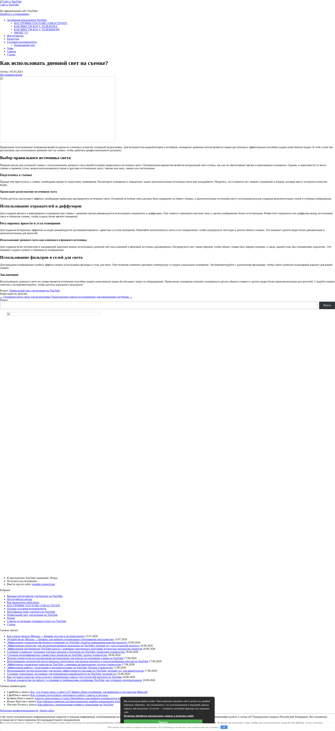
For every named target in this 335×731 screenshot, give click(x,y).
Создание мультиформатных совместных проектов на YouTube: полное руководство (57, 655)
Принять (163, 722)
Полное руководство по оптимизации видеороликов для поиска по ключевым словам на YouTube (65, 658)
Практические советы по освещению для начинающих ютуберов (91, 296)
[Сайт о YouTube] (11, 1)
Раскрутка (13, 38)
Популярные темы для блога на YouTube (31, 611)
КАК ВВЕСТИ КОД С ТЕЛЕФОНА (35, 26)
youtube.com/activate (43, 584)
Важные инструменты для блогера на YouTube (34, 596)
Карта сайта (47, 710)
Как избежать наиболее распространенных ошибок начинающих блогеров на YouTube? (89, 701)
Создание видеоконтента (22, 41)
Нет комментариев (11, 74)
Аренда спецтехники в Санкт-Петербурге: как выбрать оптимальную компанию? (83, 698)
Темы (10, 48)
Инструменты (15, 35)
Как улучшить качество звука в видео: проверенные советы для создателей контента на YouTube (64, 677)
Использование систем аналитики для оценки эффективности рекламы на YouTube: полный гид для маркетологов (75, 670)
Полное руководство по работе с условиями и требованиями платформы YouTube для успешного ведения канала (74, 680)
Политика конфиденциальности (19, 710)
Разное (11, 618)
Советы (11, 51)
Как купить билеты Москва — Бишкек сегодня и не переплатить (45, 636)
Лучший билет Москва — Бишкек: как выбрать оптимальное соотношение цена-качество (60, 639)
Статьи (11, 54)
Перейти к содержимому (14, 14)
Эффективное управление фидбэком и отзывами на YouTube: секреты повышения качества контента (67, 642)
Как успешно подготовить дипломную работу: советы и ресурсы (69, 695)
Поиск (4, 300)
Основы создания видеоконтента (26, 608)
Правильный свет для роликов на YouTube (34, 290)
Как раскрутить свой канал (23, 602)
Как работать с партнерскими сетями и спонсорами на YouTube (75, 704)
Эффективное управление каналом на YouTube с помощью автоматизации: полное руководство (64, 664)
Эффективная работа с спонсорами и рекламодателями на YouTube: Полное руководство (60, 667)
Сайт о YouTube (9, 4)
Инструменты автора (19, 599)
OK (224, 727)
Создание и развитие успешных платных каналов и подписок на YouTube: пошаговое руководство (66, 651)
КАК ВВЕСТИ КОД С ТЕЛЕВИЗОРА (37, 29)
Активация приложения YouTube (27, 19)
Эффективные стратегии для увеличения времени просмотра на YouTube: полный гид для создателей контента (73, 645)
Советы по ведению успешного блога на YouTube (36, 621)
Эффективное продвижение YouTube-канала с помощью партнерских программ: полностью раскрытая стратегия (74, 648)
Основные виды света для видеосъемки (25, 296)
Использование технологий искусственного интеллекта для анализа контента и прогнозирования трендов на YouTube (77, 661)
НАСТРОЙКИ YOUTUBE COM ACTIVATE (40, 23)
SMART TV (21, 32)
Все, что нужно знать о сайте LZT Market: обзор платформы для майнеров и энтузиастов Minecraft (88, 692)
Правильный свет (24, 45)
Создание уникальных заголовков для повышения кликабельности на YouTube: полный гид (62, 673)
